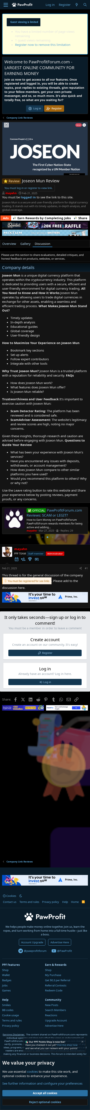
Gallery (25, 244)
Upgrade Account (56, 1020)
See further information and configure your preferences (42, 1083)
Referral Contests (55, 985)
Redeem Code (53, 990)
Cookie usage (10, 1015)
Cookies (11, 896)
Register (47, 653)
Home (75, 902)
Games (6, 990)
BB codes (7, 1010)
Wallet (6, 975)
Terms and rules (29, 902)
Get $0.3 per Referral (57, 980)
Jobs (5, 985)
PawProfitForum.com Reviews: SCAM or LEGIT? (54, 513)
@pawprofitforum (34, 951)
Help (65, 902)
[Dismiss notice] (82, 1042)
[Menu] (6, 5)
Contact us (9, 902)
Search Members (55, 1010)
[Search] (85, 5)
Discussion (42, 244)
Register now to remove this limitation (42, 45)
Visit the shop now (67, 1044)
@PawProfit (64, 951)
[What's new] (77, 5)
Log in (47, 682)
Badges (6, 980)
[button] (20, 896)
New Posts (51, 1005)
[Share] (80, 568)
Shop (5, 970)
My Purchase (53, 975)
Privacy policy (50, 902)
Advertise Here (59, 942)
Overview (9, 244)
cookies (32, 1071)
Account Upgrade (32, 942)
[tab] (37, 537)
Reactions (51, 1015)
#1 (86, 568)
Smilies (6, 1005)
